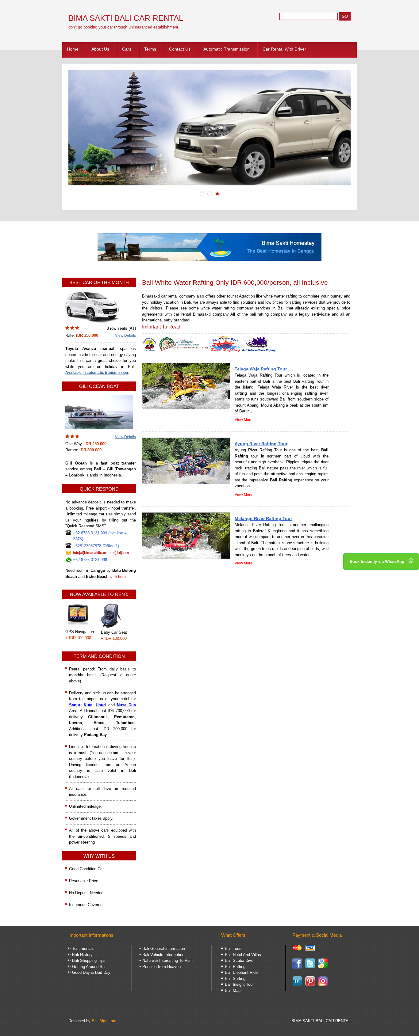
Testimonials (83, 948)
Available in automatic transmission (96, 372)
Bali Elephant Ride (241, 972)
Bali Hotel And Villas (243, 954)
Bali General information (163, 948)
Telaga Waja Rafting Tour (261, 368)
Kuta (88, 705)
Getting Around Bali (89, 966)
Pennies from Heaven (161, 966)
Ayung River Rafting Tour (261, 443)
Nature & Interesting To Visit (167, 960)
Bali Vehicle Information (163, 954)
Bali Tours (234, 948)
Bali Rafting (235, 966)
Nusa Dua (126, 705)
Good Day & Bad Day (91, 972)
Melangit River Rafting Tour (263, 518)
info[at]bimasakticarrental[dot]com (101, 553)
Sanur (74, 705)
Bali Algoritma (104, 1021)
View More (243, 420)
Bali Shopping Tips (89, 960)
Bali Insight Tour (239, 984)
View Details (125, 335)
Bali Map (232, 990)
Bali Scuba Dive (239, 960)
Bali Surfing (235, 978)
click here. (118, 577)
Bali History (82, 954)
